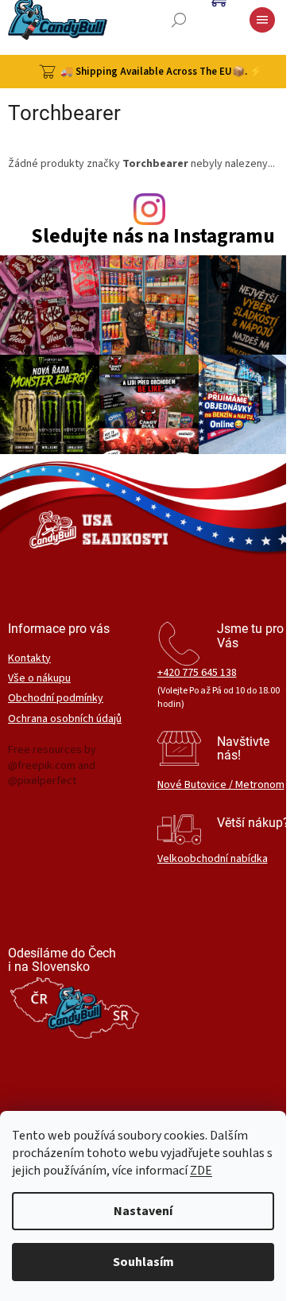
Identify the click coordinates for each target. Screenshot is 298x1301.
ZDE (201, 1170)
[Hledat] (179, 20)
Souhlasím (143, 1262)
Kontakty (29, 658)
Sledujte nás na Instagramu (153, 237)
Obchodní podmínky (55, 698)
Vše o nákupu (39, 678)
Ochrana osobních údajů (65, 719)
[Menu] (262, 20)
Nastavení (143, 1211)
